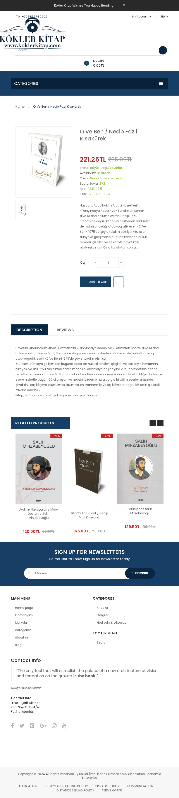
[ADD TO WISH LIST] (118, 281)
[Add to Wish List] (76, 61)
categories (23, 630)
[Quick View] (39, 469)
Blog (18, 645)
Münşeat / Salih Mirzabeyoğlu (140, 511)
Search (102, 642)
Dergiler (102, 615)
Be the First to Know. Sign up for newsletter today (89, 558)
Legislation (28, 786)
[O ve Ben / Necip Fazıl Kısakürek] (21, 210)
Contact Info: (21, 698)
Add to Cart (98, 282)
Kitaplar (102, 608)
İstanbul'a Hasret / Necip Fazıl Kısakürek (89, 515)
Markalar (21, 622)
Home (20, 106)
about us (22, 637)
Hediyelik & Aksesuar (112, 622)
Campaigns (24, 615)
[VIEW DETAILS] (49, 519)
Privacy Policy (107, 786)
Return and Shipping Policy (66, 786)
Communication (140, 786)
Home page (24, 608)
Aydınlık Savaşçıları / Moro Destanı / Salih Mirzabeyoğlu (38, 514)
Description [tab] (29, 329)
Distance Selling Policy (75, 790)
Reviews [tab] (65, 329)
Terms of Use (112, 790)
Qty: (83, 262)
